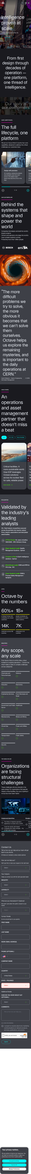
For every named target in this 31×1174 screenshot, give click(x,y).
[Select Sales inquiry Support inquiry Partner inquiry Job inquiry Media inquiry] (15, 867)
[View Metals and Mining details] (17, 720)
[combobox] (15, 910)
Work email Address (9, 942)
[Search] (22, 2)
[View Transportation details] (2, 738)
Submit (6, 1041)
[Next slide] (28, 190)
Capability (5, 889)
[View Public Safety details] (17, 738)
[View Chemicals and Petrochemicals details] (2, 678)
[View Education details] (2, 687)
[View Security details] (2, 748)
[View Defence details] (17, 676)
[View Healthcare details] (17, 708)
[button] (29, 3)
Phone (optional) (7, 951)
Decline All (14, 1164)
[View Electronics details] (17, 687)
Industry (4, 880)
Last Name (5, 932)
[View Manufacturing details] (2, 720)
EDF (4, 437)
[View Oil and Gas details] (2, 729)
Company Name (6, 961)
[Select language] (26, 4)
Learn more (7, 37)
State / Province (7, 980)
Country (4, 971)
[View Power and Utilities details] (17, 729)
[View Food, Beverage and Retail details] (17, 699)
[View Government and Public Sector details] (2, 710)
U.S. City (11, 437)
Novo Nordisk (20, 437)
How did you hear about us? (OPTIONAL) (11, 996)
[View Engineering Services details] (2, 697)
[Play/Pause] (15, 106)
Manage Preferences (14, 1168)
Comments (7, 1015)
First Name (5, 922)
